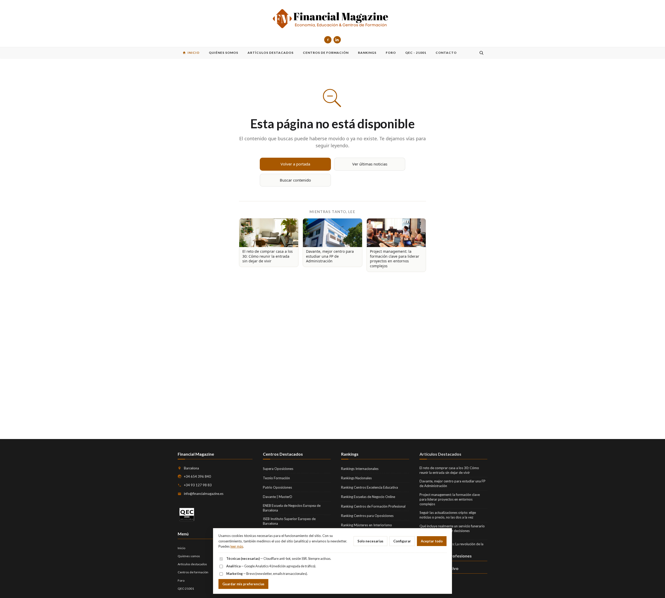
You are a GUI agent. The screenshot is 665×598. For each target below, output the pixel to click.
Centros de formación (193, 572)
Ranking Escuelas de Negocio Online (368, 497)
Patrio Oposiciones (277, 487)
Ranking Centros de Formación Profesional (373, 506)
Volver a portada (295, 164)
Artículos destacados (192, 564)
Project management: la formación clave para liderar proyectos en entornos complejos (450, 499)
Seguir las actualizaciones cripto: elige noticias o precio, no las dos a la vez (448, 514)
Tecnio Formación (276, 478)
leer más (236, 546)
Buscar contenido (295, 180)
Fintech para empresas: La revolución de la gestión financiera (451, 546)
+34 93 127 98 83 (198, 485)
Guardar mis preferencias (243, 584)
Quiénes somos (189, 556)
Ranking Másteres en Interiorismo (366, 525)
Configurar (402, 541)
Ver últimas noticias (369, 164)
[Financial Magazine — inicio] (332, 19)
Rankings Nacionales (356, 478)
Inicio (181, 548)
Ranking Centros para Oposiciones (367, 516)
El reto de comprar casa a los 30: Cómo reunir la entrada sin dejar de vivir (449, 470)
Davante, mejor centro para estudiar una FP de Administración (453, 483)
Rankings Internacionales (359, 469)
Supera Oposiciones (278, 469)
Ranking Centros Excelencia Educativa (369, 487)
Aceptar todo (432, 541)
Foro (181, 580)
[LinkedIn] (337, 39)
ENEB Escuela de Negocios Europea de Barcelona (292, 507)
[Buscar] (481, 52)
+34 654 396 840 (197, 476)
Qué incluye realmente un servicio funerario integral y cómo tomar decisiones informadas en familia (452, 530)
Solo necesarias (370, 541)
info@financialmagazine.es (203, 493)
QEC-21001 (186, 588)
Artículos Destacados (440, 453)
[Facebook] (327, 39)
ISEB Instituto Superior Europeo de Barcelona (289, 521)
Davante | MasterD (277, 497)
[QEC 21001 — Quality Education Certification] (187, 514)
